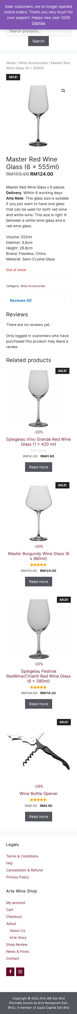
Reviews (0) (21, 300)
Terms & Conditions (22, 856)
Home (11, 63)
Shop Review (17, 944)
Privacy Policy (17, 877)
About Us (17, 931)
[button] (63, 90)
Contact (12, 958)
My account (15, 903)
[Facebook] (10, 971)
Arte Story (18, 938)
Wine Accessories (33, 63)
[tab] (38, 300)
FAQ (9, 863)
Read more (38, 467)
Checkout (14, 917)
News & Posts (17, 951)
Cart (9, 910)
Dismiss (38, 23)
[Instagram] (20, 971)
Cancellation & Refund (24, 870)
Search (38, 41)
